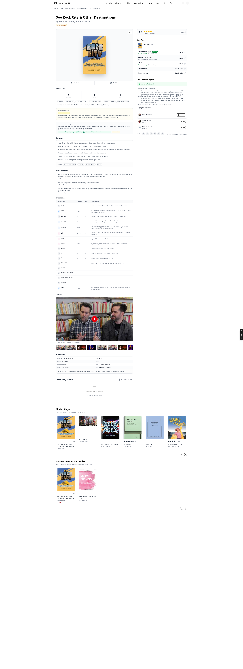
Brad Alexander (70, 8)
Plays (61, 8)
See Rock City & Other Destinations (88, 8)
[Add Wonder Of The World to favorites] (185, 441)
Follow (183, 115)
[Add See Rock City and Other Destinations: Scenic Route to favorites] (74, 441)
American (85, 105)
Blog (157, 3)
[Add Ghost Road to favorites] (162, 441)
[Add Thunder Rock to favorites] (140, 441)
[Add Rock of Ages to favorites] (96, 436)
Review (182, 32)
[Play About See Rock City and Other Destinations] (94, 319)
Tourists (99, 164)
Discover (118, 3)
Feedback (241, 336)
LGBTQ (92, 105)
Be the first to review (95, 395)
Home (56, 8)
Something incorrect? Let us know (178, 134)
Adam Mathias (83, 21)
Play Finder (108, 3)
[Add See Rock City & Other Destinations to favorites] (130, 32)
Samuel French (68, 358)
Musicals (80, 164)
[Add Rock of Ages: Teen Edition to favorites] (118, 441)
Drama (99, 105)
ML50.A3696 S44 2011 (70, 164)
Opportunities (138, 3)
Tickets (150, 3)
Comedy (105, 105)
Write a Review (127, 380)
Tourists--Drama (90, 164)
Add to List (77, 83)
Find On (115, 83)
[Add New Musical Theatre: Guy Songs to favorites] (96, 493)
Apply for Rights (143, 108)
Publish (128, 3)
